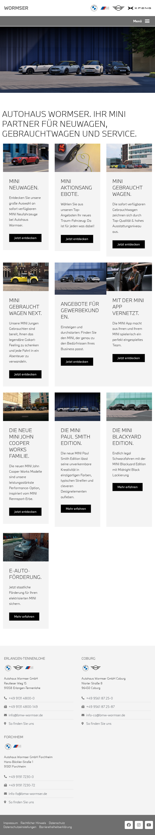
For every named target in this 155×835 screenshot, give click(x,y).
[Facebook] (129, 825)
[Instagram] (139, 825)
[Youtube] (149, 825)
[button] (147, 21)
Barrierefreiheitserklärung (55, 827)
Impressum (10, 823)
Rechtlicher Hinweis (33, 823)
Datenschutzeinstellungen (19, 827)
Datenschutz (57, 823)
